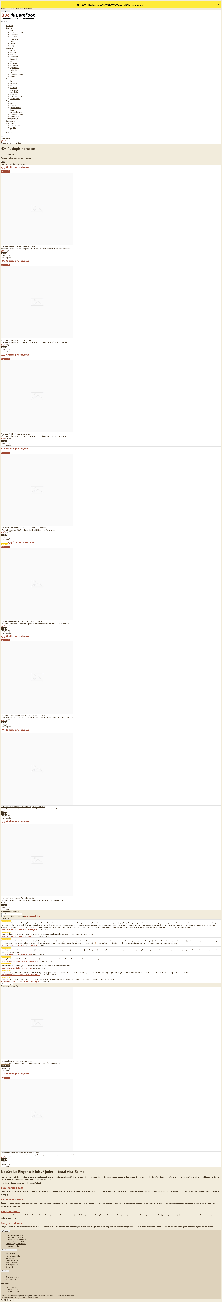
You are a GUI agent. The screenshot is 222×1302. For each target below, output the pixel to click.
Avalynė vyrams (10, 1211)
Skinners (13, 43)
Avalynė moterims (12, 1199)
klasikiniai (13, 63)
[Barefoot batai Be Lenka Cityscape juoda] (37, 1059)
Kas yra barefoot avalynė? (15, 1241)
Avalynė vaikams (11, 1223)
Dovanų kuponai (12, 1262)
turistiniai (13, 70)
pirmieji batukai (16, 112)
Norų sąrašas (11, 1279)
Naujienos (9, 132)
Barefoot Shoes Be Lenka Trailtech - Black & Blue (20, 945)
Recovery (9, 26)
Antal (12, 30)
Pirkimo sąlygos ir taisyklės (16, 1244)
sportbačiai (14, 68)
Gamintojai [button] (10, 28)
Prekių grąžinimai (12, 1260)
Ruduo (12, 76)
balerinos (13, 52)
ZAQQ (12, 45)
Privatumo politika (12, 1246)
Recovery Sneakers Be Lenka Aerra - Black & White (20, 961)
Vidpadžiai (14, 130)
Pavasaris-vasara (16, 74)
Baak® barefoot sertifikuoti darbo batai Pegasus (19, 929)
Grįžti (3, 162)
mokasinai (14, 65)
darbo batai (14, 57)
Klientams (5, 1271)
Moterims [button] (9, 48)
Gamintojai (10, 1258)
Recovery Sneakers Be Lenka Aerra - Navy (17, 954)
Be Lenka (13, 37)
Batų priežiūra (15, 125)
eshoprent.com (32, 1298)
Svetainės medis (12, 1265)
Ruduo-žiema (15, 99)
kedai (12, 61)
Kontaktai (28, 9)
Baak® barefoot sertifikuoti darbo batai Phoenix (19, 936)
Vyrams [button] (8, 79)
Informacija (5, 1231)
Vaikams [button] (9, 101)
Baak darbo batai (16, 32)
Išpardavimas (11, 121)
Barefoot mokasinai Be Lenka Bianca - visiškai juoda (20, 975)
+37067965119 (6, 9)
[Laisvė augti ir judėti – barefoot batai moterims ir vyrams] (18, 19)
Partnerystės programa (14, 1235)
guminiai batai (15, 108)
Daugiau (4, 253)
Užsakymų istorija (12, 1277)
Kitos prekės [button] (10, 123)
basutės (13, 54)
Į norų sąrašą (6, 257)
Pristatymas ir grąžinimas (15, 1237)
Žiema (12, 72)
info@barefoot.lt (19, 9)
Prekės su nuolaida (13, 1256)
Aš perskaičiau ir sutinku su (22, 916)
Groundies (14, 39)
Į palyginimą (5, 255)
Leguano (13, 41)
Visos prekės (20, 164)
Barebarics (14, 34)
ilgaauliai (13, 59)
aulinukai (13, 50)
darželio (13, 105)
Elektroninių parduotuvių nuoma (13, 1298)
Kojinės (13, 128)
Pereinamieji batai (12, 1188)
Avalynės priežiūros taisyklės (16, 1239)
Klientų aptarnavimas (9, 1250)
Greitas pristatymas (13, 119)
